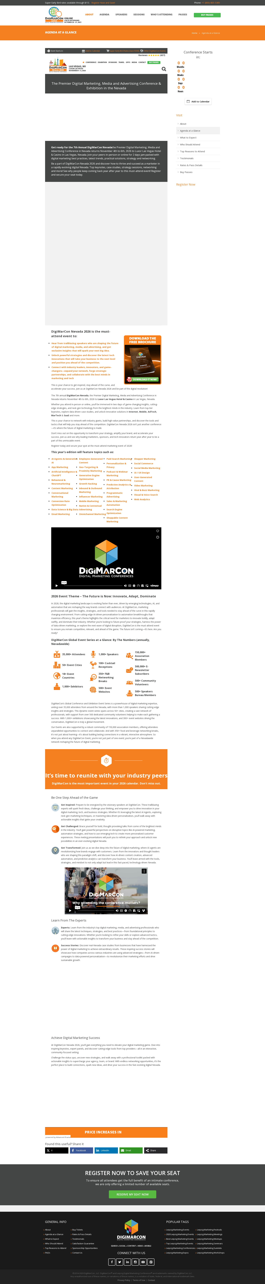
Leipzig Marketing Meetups (209, 1238)
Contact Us (77, 1252)
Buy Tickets (77, 1229)
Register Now (185, 184)
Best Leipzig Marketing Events (180, 1238)
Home (194, 33)
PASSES (183, 15)
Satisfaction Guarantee (83, 1243)
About (183, 123)
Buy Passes (186, 172)
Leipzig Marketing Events (177, 1229)
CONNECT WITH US (131, 1253)
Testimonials (187, 158)
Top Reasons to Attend (192, 151)
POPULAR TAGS (177, 1222)
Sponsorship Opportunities (85, 1248)
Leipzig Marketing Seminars (210, 1243)
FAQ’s (47, 1252)
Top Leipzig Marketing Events (179, 1243)
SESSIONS (139, 15)
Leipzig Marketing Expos (177, 1252)
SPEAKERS (121, 15)
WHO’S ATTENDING (161, 15)
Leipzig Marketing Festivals (209, 1229)
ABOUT (89, 15)
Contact (151, 1280)
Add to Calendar (200, 101)
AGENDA (104, 15)
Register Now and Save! (103, 2)
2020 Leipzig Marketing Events (180, 1234)
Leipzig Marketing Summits (209, 1248)
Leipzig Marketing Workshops (211, 1252)
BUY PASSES (207, 15)
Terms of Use (139, 1280)
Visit (179, 115)
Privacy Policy (124, 1280)
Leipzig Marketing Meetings (209, 1234)
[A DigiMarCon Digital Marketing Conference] (131, 1239)
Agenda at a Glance (190, 130)
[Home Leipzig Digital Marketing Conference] (54, 15)
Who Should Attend (190, 144)
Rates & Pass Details (191, 165)
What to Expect (188, 137)
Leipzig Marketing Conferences (180, 1248)
